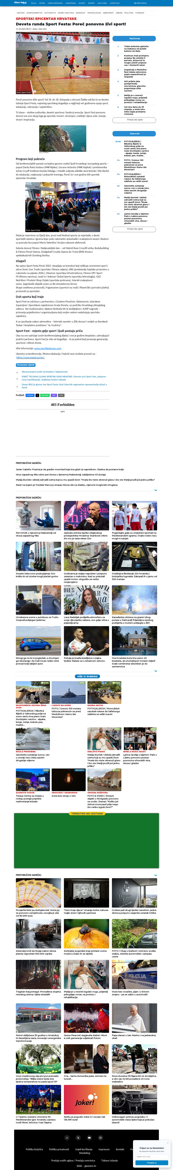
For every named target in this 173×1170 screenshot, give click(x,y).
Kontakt (120, 1149)
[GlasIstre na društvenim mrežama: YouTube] (92, 1137)
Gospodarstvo (34, 13)
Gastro (21, 13)
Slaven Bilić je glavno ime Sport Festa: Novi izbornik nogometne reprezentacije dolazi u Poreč (64, 386)
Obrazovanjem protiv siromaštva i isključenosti (44, 372)
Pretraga (141, 3)
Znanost (80, 13)
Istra (42, 3)
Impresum (104, 1149)
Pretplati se (152, 1163)
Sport (91, 3)
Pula (33, 3)
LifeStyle (114, 3)
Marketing (84, 1153)
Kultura (102, 3)
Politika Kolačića (34, 1149)
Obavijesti (108, 13)
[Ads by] (46, 153)
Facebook (30, 395)
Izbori (119, 13)
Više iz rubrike (87, 676)
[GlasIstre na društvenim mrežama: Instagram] (103, 1137)
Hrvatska (71, 3)
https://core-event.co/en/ (30, 357)
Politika (128, 13)
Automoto (50, 13)
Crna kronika (55, 3)
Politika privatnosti (59, 1149)
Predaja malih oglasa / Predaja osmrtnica (73, 1160)
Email (61, 395)
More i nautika (66, 13)
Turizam (139, 13)
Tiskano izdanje (109, 1160)
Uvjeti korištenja (84, 1149)
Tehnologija (94, 13)
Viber (54, 395)
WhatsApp (45, 395)
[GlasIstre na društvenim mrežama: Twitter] (81, 1137)
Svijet (82, 3)
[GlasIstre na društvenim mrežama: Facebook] (69, 1137)
